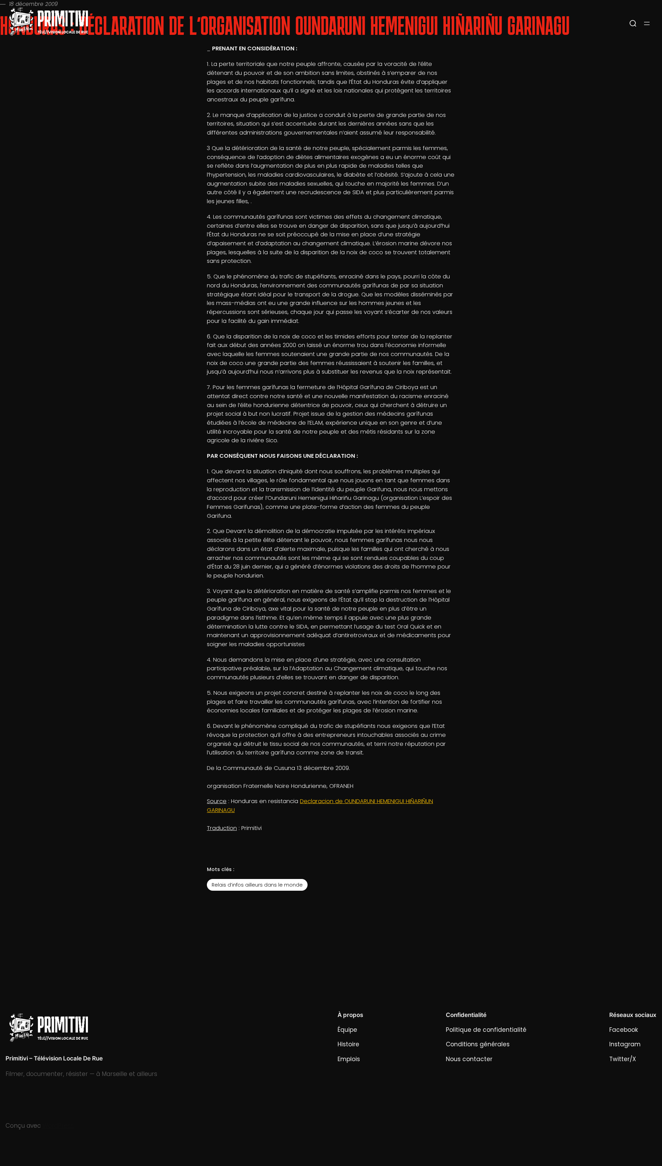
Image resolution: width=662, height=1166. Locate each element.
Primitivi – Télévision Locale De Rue (54, 1058)
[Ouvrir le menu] (647, 23)
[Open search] (633, 23)
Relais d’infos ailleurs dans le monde (257, 884)
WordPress (58, 1125)
